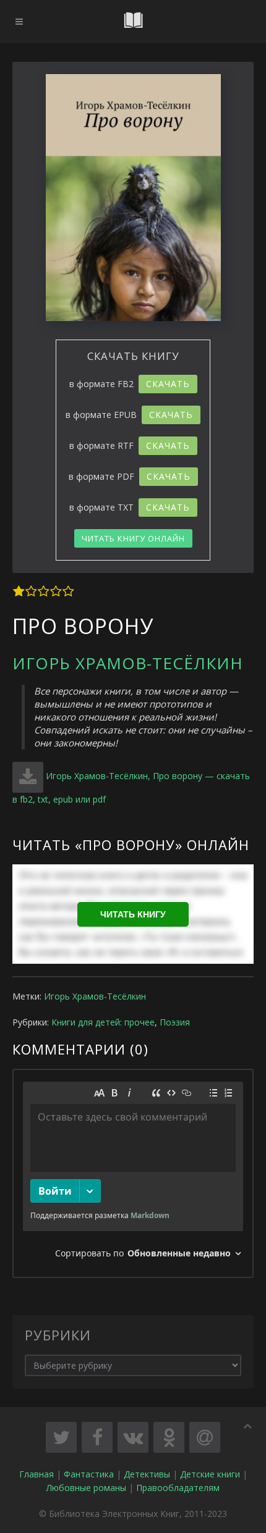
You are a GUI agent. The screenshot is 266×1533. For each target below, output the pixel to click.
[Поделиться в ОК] (168, 1437)
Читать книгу (133, 914)
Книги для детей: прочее (103, 1022)
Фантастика (89, 1474)
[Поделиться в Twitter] (61, 1437)
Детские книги (210, 1474)
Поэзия (175, 1022)
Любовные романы (86, 1487)
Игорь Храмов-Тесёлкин (127, 663)
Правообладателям (178, 1487)
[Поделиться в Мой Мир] (204, 1437)
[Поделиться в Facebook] (97, 1437)
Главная (36, 1474)
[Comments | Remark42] (133, 1173)
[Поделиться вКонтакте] (133, 1437)
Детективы (147, 1474)
